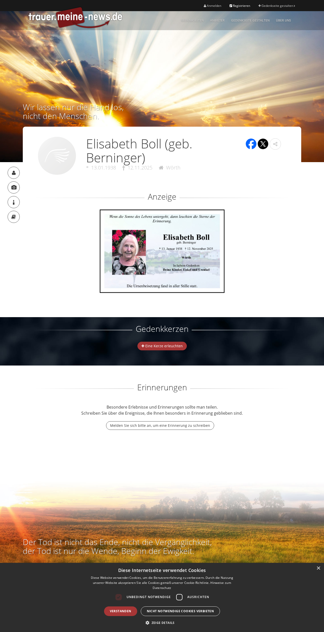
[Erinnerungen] (14, 217)
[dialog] (162, 597)
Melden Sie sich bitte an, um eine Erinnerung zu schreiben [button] (160, 425)
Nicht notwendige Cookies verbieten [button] (180, 611)
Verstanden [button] (120, 611)
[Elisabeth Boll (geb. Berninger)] (14, 173)
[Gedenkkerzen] (14, 202)
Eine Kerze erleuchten (163, 345)
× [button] (318, 568)
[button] (275, 144)
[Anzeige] (14, 187)
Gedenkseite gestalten (277, 6)
